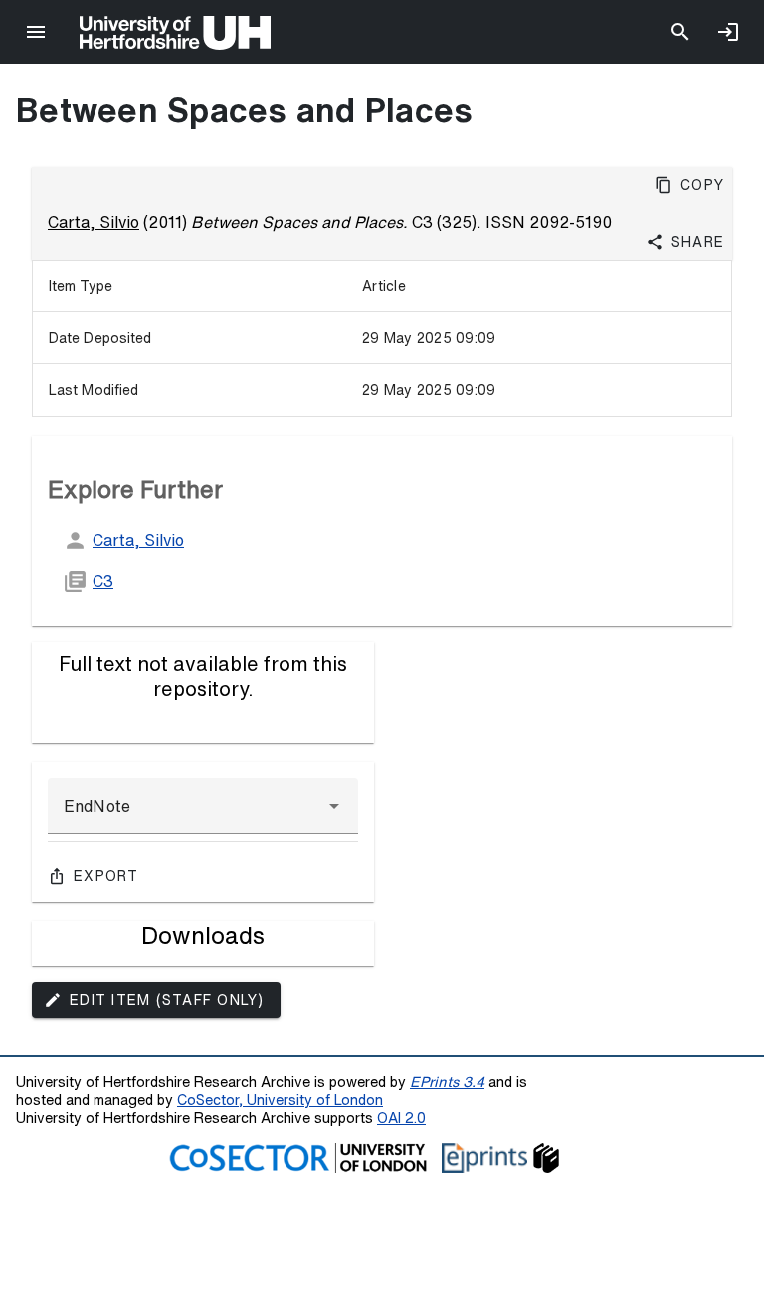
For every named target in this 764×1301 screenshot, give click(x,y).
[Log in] (728, 32)
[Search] (680, 32)
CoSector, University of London (280, 1099)
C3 (103, 581)
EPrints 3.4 (447, 1081)
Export (106, 876)
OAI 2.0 (401, 1117)
